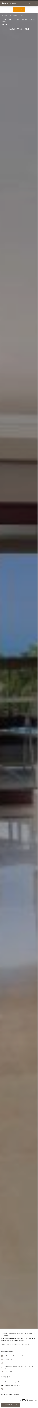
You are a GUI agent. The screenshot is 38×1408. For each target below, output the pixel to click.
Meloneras (4, 15)
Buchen (19, 10)
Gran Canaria (13, 15)
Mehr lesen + (5, 1347)
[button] (10, 1405)
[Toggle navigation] (36, 3)
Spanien (21, 15)
